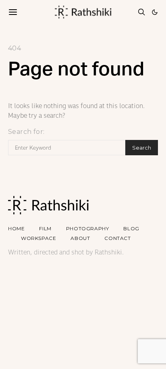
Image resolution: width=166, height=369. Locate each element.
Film (45, 228)
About (80, 238)
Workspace (38, 238)
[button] (154, 12)
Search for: (26, 132)
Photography (87, 228)
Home (16, 228)
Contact (117, 238)
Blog (131, 228)
